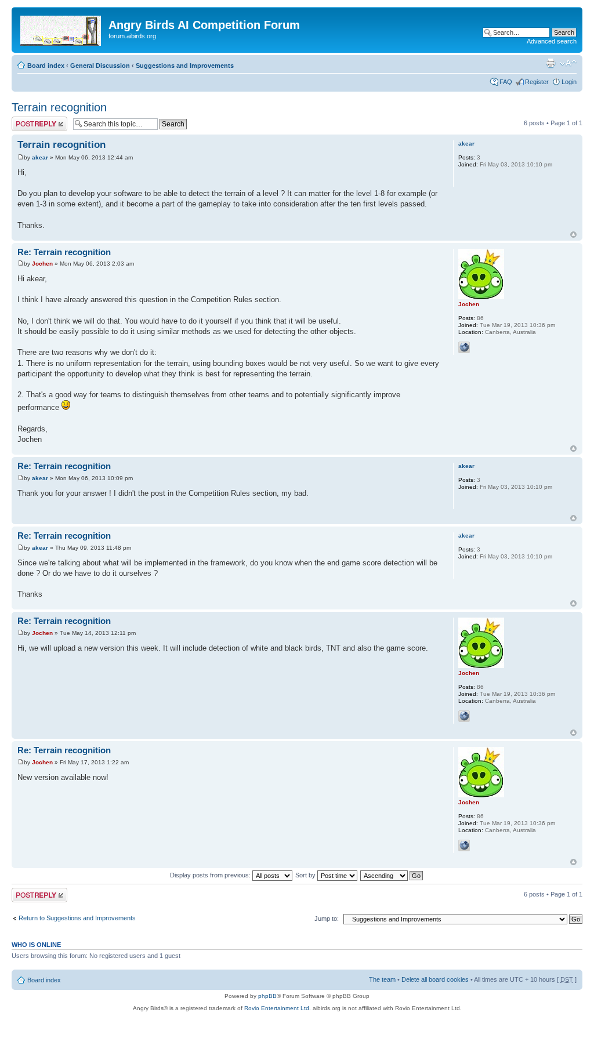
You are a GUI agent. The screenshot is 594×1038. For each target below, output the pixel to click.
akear (40, 157)
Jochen (42, 263)
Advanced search (552, 41)
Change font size (568, 63)
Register (537, 81)
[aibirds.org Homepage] (61, 28)
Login (569, 81)
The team (382, 979)
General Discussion (100, 65)
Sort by (306, 875)
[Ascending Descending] (392, 875)
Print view (550, 63)
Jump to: (326, 918)
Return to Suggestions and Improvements (77, 917)
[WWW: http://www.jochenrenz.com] (464, 347)
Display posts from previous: (211, 875)
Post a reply (28, 120)
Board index (45, 65)
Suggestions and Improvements (185, 65)
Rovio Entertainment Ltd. (277, 1008)
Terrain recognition (59, 107)
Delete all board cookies (435, 979)
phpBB (267, 996)
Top (573, 234)
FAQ (505, 81)
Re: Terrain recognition (64, 252)
